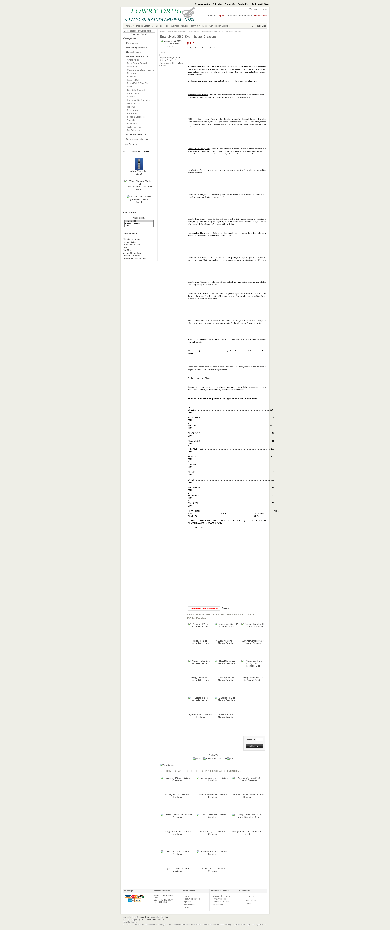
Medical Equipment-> (136, 47)
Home (162, 31)
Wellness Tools (133, 127)
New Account (260, 15)
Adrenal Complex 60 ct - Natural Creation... (253, 642)
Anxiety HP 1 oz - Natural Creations (200, 642)
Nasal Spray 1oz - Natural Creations (226, 678)
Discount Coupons (131, 255)
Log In (221, 15)
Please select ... (139, 218)
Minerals (130, 107)
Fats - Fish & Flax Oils (137, 83)
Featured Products (192, 899)
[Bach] (139, 226)
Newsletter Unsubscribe (134, 258)
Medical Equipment (144, 26)
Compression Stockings (219, 26)
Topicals (130, 120)
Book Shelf (131, 66)
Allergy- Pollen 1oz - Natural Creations (200, 678)
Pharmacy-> (132, 43)
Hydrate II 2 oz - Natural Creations (200, 715)
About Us (230, 4)
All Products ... (190, 907)
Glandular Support (135, 90)
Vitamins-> (131, 123)
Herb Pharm (132, 93)
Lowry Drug (144, 917)
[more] (146, 152)
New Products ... (132, 144)
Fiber (129, 86)
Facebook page (251, 900)
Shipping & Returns (132, 239)
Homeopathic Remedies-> (139, 100)
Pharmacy (129, 26)
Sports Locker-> (134, 52)
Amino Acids (132, 60)
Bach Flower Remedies (137, 63)
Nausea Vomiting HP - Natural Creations (226, 642)
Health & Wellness (198, 26)
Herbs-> (130, 96)
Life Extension (133, 103)
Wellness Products (179, 26)
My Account (218, 904)
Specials (187, 902)
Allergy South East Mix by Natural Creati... (253, 678)
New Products (133, 110)
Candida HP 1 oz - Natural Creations (226, 715)
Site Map (217, 4)
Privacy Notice (202, 4)
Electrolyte (131, 73)
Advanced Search (139, 34)
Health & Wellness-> (136, 134)
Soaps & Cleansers (135, 117)
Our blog (248, 904)
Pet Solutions (133, 130)
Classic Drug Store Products (140, 70)
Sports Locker (162, 26)
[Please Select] (139, 221)
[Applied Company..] (139, 223)
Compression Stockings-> (138, 139)
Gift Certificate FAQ (132, 253)
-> (137, 56)
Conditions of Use (131, 244)
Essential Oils (133, 80)
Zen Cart (164, 917)
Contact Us (243, 4)
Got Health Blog (260, 4)
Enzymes (131, 76)
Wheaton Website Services (153, 919)
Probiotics (194, 31)
